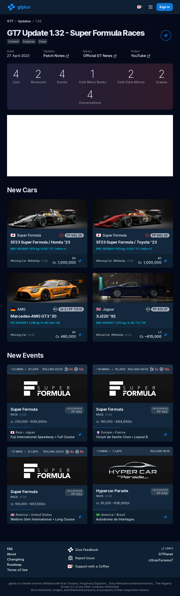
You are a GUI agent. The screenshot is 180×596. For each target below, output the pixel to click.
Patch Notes (54, 55)
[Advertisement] (90, 145)
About (11, 554)
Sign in (164, 7)
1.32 (39, 21)
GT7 (10, 21)
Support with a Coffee (92, 566)
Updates (24, 21)
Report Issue (85, 558)
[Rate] (166, 35)
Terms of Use (17, 570)
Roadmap (14, 564)
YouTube (139, 55)
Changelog (15, 559)
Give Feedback (86, 550)
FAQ (10, 549)
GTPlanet (165, 554)
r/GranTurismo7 (161, 560)
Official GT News (98, 55)
